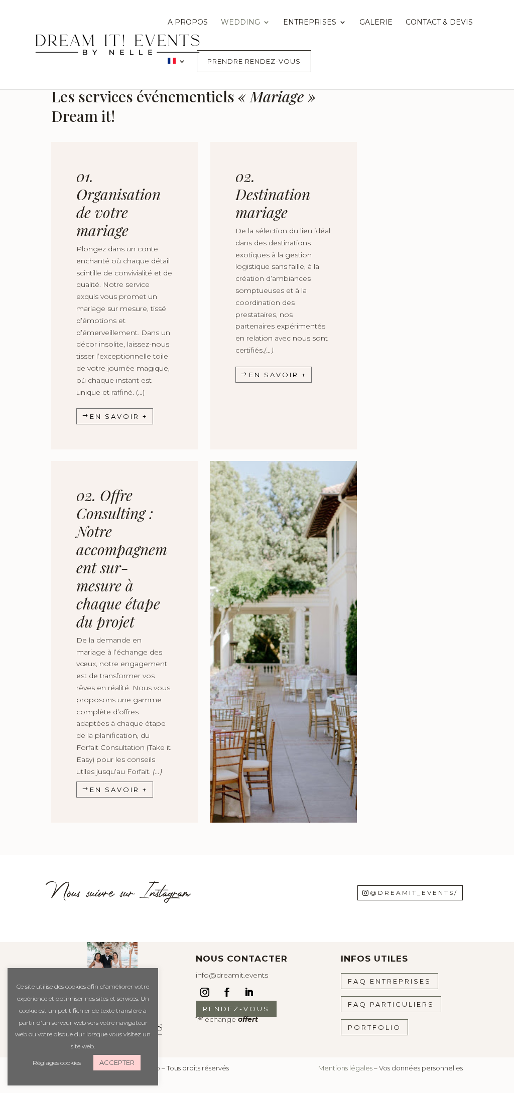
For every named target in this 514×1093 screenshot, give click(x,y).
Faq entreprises (389, 981)
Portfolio (374, 1027)
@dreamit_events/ (414, 892)
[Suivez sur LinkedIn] (249, 992)
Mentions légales (345, 1068)
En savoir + (119, 416)
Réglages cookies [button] (57, 1062)
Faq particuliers (391, 1004)
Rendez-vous (236, 1009)
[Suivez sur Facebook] (227, 992)
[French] (177, 72)
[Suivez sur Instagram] (205, 992)
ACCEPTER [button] (117, 1062)
